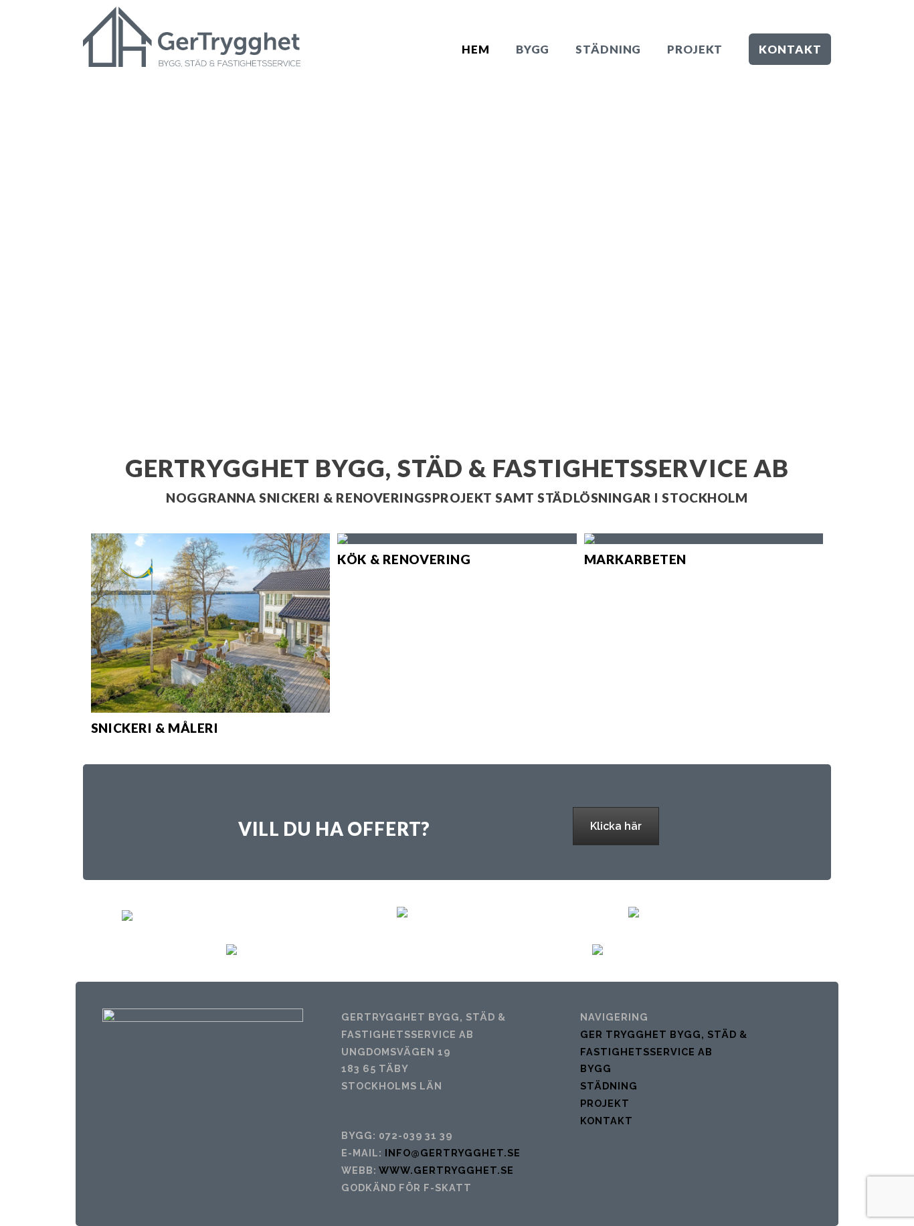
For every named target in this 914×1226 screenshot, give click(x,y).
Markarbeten (635, 559)
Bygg (596, 1068)
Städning (609, 1085)
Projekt (605, 1103)
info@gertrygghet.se (453, 1152)
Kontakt (606, 1120)
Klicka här (616, 826)
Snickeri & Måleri (155, 727)
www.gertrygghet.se (446, 1170)
